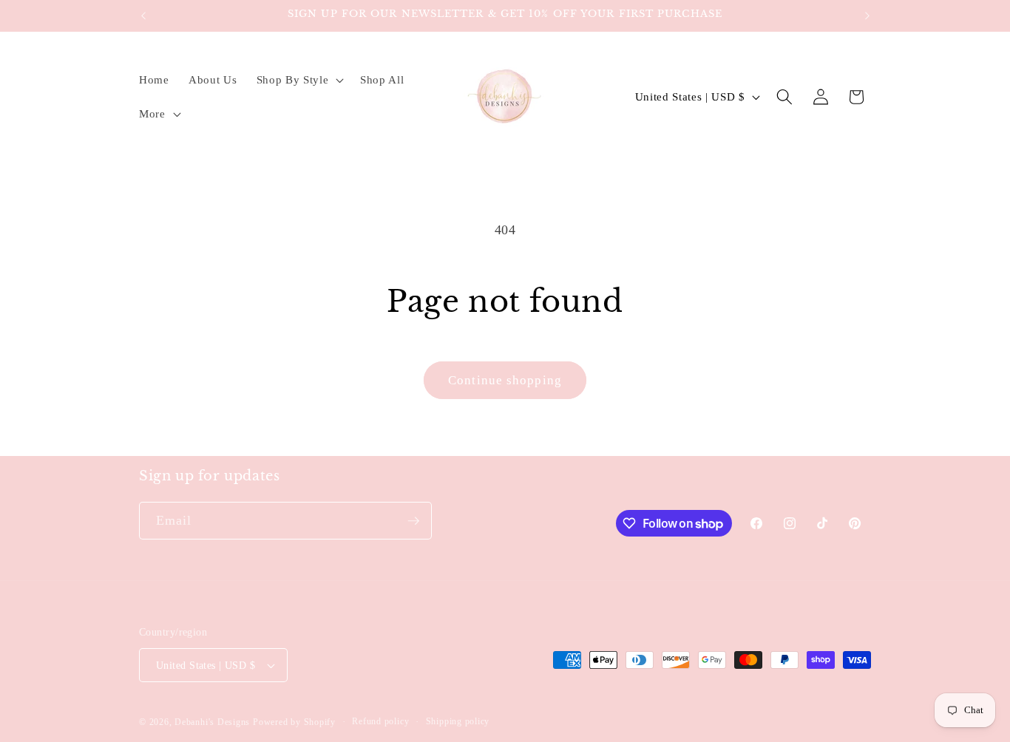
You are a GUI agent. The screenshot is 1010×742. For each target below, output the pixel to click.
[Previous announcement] (143, 15)
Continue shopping (505, 380)
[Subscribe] (413, 521)
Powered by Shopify (294, 722)
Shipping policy (458, 721)
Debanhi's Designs (212, 722)
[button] (298, 80)
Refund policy (380, 721)
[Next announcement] (867, 15)
